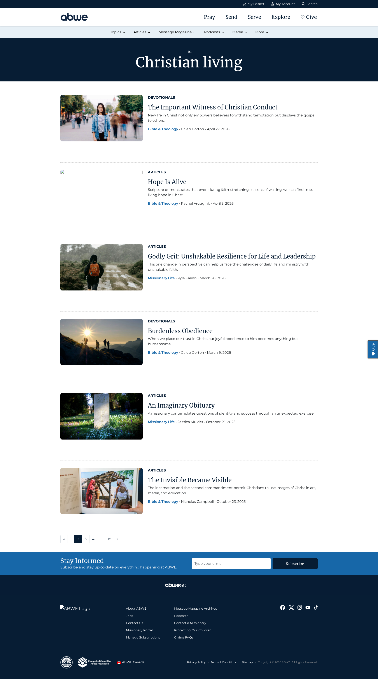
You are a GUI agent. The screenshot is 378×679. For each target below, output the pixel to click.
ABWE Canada (132, 662)
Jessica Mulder (190, 422)
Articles (139, 32)
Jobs (129, 616)
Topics (115, 32)
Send (231, 17)
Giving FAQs (183, 637)
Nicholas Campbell (197, 502)
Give (373, 347)
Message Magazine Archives (195, 608)
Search (312, 4)
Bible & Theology (163, 129)
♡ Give (309, 17)
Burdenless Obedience (181, 331)
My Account (285, 4)
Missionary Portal (139, 630)
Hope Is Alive (167, 182)
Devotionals (161, 97)
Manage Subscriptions (143, 637)
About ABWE (136, 608)
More (259, 32)
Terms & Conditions (223, 662)
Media (237, 32)
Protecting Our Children (192, 630)
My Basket (255, 4)
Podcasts (212, 32)
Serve (254, 17)
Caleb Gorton (192, 129)
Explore (280, 17)
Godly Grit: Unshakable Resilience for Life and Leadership (232, 256)
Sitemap (247, 662)
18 (109, 539)
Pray (209, 17)
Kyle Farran (187, 278)
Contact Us (134, 623)
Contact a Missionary (190, 623)
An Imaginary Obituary (181, 405)
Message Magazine (175, 32)
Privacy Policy (196, 662)
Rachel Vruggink (195, 203)
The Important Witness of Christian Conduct (213, 107)
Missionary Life (161, 278)
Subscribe (295, 563)
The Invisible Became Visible (190, 480)
